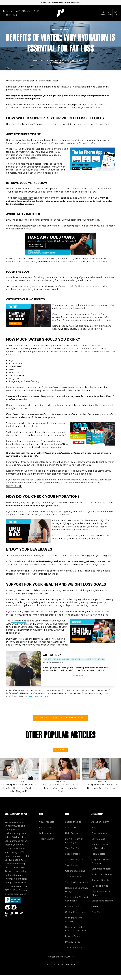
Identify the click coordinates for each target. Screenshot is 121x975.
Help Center (71, 833)
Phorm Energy (46, 839)
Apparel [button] (22, 11)
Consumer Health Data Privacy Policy (75, 929)
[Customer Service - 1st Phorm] (60, 254)
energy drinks (86, 561)
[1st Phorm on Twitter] (6, 915)
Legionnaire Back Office (100, 893)
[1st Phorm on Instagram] (11, 913)
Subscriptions (72, 854)
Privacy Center (73, 936)
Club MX (95, 912)
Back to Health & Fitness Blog (62, 718)
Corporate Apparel (101, 868)
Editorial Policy (38, 696)
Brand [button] (10, 14)
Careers (95, 906)
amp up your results (61, 611)
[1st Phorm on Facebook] (6, 913)
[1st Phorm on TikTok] (21, 913)
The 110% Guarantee (75, 859)
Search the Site (73, 822)
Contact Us (71, 827)
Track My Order (73, 876)
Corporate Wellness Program (101, 861)
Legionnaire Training (102, 900)
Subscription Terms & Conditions (76, 899)
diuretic (52, 564)
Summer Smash (100, 880)
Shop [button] (6, 11)
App (36, 11)
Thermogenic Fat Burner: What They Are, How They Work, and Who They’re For (19, 788)
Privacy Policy (72, 942)
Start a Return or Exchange (74, 841)
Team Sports (98, 854)
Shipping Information (76, 882)
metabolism (26, 198)
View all (60, 750)
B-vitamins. (95, 538)
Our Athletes (98, 839)
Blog (93, 827)
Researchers (106, 188)
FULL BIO (78, 675)
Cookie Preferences (75, 912)
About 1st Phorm (100, 822)
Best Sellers (45, 827)
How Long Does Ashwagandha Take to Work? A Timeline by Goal (60, 788)
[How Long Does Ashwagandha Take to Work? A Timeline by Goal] (60, 769)
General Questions (75, 871)
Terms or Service (74, 947)
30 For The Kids (99, 886)
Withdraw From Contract (73, 920)
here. (23, 860)
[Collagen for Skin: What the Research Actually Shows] (101, 769)
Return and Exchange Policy (77, 890)
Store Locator (72, 865)
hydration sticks (31, 605)
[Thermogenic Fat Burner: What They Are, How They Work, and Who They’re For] (19, 769)
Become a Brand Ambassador (100, 846)
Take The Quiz (73, 848)
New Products (46, 822)
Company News (99, 833)
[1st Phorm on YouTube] (16, 913)
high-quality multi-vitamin (76, 523)
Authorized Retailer (101, 874)
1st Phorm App (14, 485)
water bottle (73, 405)
